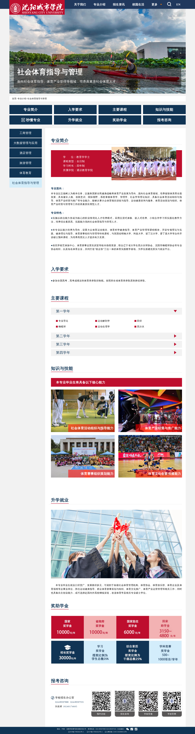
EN (178, 4)
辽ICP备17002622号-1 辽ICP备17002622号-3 (85, 732)
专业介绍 (99, 4)
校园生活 (138, 4)
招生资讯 (119, 4)
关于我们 (80, 4)
